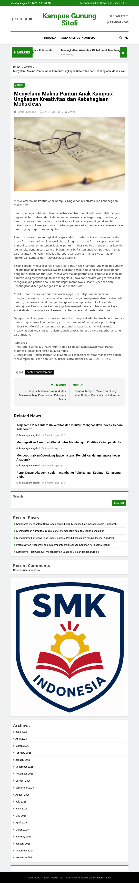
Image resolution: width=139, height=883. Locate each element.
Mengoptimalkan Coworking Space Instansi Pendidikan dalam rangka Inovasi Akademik (96, 3)
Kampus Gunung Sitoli (69, 19)
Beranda (50, 37)
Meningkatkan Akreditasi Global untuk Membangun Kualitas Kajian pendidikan (69, 442)
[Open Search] (120, 37)
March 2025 (22, 829)
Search (18, 496)
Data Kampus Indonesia (78, 37)
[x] (21, 19)
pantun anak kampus (39, 372)
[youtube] (30, 19)
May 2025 (20, 815)
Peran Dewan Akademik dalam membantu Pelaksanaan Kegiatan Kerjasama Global (63, 544)
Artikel (19, 85)
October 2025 (23, 780)
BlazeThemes (104, 877)
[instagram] (16, 19)
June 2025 (21, 808)
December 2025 (24, 766)
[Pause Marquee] (123, 52)
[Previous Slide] (121, 3)
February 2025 (23, 836)
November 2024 (24, 857)
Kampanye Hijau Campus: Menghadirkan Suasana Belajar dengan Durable (57, 551)
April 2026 (21, 738)
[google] (25, 19)
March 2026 (22, 745)
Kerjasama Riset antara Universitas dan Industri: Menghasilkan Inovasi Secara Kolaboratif (66, 524)
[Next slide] (126, 3)
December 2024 (24, 850)
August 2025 (22, 794)
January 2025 (22, 843)
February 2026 (23, 752)
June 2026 (21, 731)
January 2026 (22, 759)
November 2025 (24, 773)
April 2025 (21, 822)
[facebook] (12, 19)
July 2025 (20, 801)
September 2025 (24, 787)
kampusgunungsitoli (27, 111)
